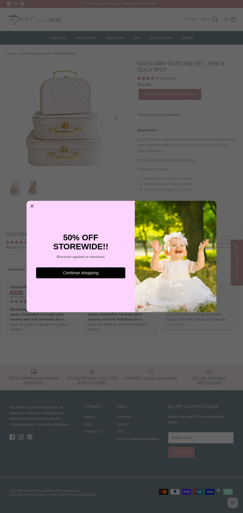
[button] (32, 206)
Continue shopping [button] (80, 272)
